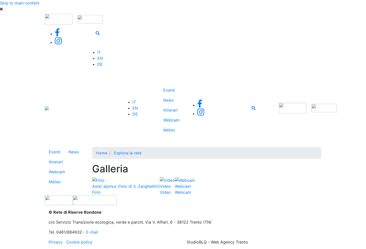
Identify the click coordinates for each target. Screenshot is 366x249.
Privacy (55, 242)
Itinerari (170, 110)
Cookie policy (79, 242)
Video (165, 192)
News (168, 100)
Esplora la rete (147, 136)
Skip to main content (19, 2)
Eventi (169, 90)
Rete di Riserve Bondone (91, 110)
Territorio (148, 96)
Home (101, 152)
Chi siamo (145, 83)
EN (100, 58)
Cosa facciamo (148, 115)
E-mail (92, 232)
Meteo (169, 129)
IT (99, 52)
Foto (96, 192)
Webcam (171, 120)
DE (100, 64)
